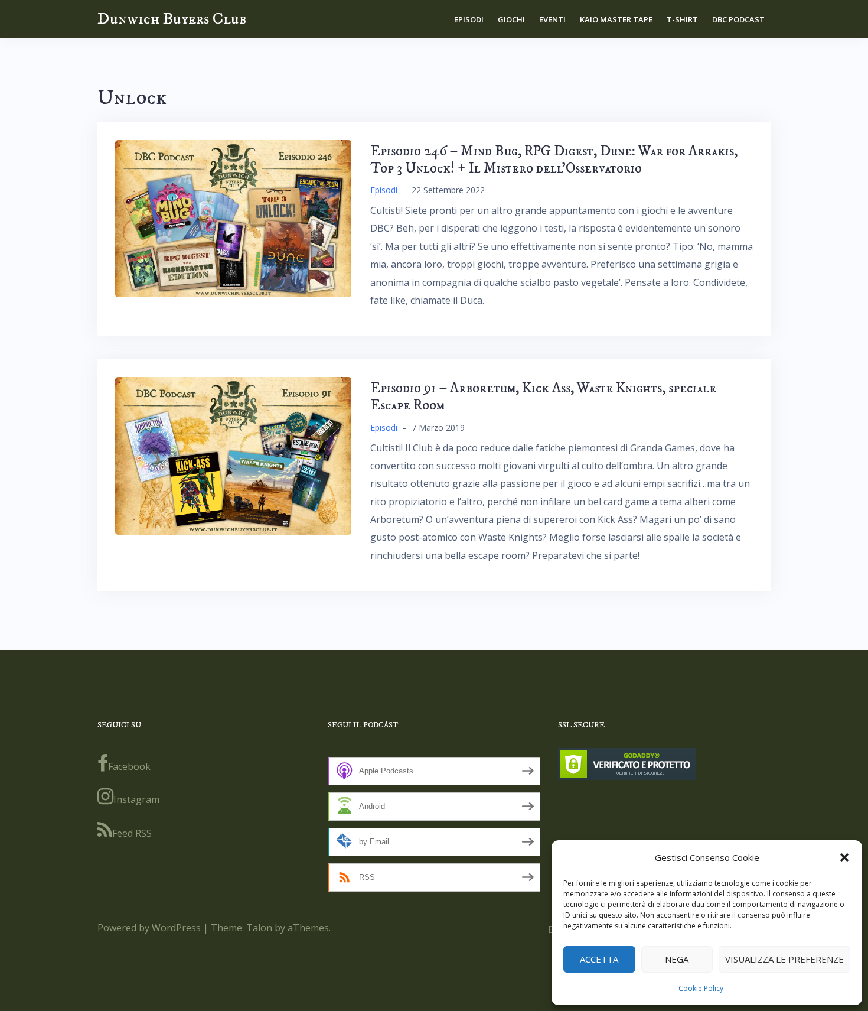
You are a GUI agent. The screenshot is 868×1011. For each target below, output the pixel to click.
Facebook (129, 766)
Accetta (599, 959)
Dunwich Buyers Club (171, 18)
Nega (676, 959)
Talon (259, 927)
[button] (844, 857)
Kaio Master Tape (616, 19)
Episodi (469, 19)
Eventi (552, 19)
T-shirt (682, 19)
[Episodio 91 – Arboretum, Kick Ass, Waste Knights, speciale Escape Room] (233, 454)
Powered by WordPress (149, 927)
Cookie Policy (700, 988)
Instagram (136, 799)
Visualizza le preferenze (784, 959)
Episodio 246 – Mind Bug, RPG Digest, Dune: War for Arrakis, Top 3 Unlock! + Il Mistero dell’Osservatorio (554, 159)
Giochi (511, 19)
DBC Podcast (738, 19)
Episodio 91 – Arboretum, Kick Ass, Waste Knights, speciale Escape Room (543, 396)
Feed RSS (132, 833)
